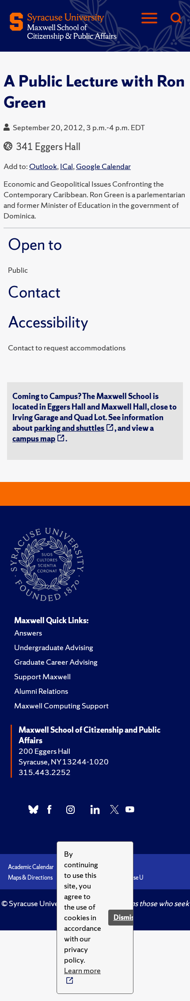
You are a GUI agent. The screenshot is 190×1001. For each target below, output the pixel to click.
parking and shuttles (69, 428)
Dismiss (125, 917)
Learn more (82, 970)
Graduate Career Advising (56, 662)
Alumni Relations (41, 691)
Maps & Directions (30, 877)
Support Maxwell (42, 676)
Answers (28, 633)
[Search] (176, 18)
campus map (33, 438)
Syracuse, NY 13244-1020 (64, 761)
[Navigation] (149, 19)
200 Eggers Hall (44, 751)
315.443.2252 (45, 772)
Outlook (43, 166)
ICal (66, 166)
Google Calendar (103, 166)
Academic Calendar (31, 867)
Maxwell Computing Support (61, 705)
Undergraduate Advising (53, 647)
